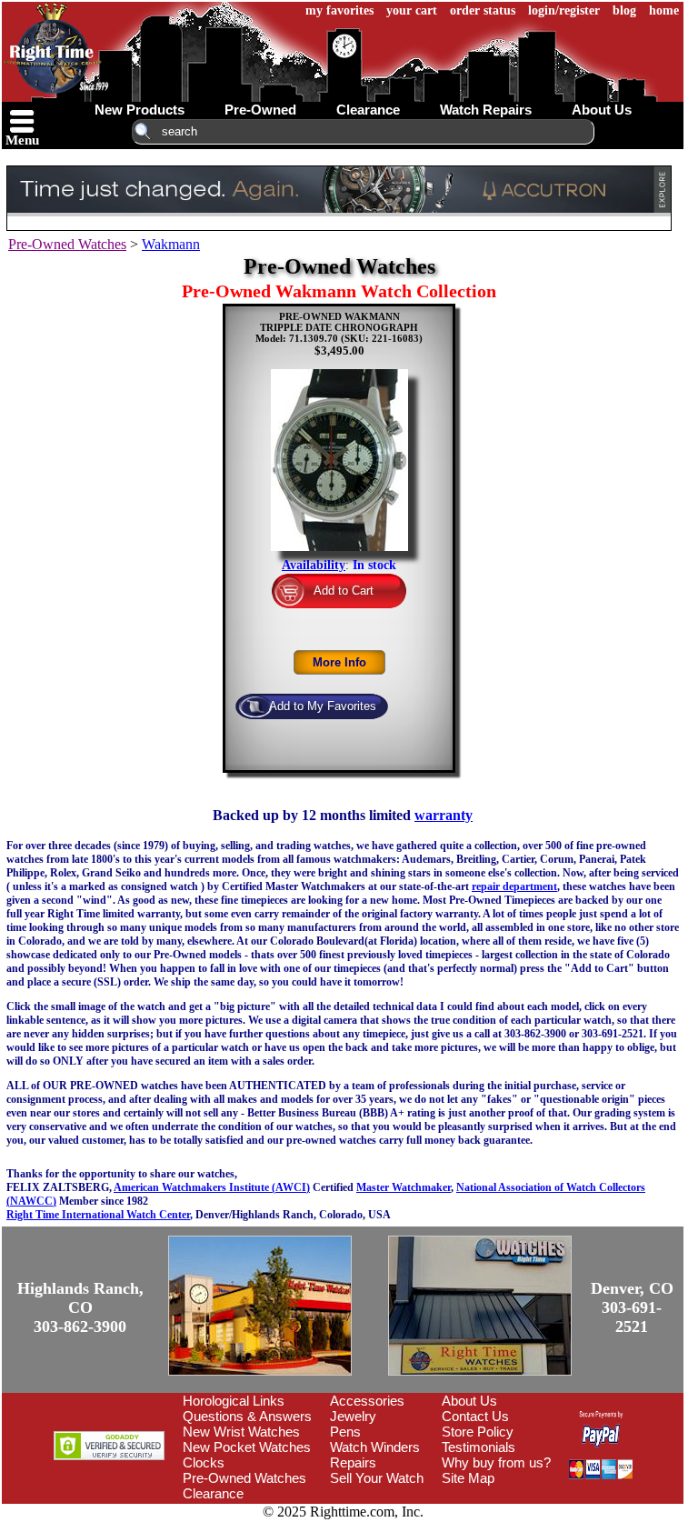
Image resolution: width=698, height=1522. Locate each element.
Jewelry (353, 1416)
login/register (564, 10)
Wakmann (171, 244)
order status (482, 10)
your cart (411, 10)
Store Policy (478, 1431)
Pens (345, 1431)
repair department (514, 886)
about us (602, 109)
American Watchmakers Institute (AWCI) (212, 1187)
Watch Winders (375, 1447)
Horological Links (233, 1400)
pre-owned (260, 109)
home (664, 10)
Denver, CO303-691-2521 (632, 1307)
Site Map (468, 1478)
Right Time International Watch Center (98, 1214)
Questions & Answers (247, 1416)
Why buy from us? (496, 1462)
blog (624, 10)
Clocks (203, 1462)
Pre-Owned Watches (67, 244)
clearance (368, 109)
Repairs (353, 1462)
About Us (469, 1400)
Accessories (367, 1400)
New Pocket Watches (247, 1447)
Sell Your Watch (377, 1478)
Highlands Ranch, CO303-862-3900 (80, 1307)
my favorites (339, 10)
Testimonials (478, 1447)
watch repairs (486, 109)
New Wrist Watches (241, 1431)
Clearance (213, 1493)
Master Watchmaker (403, 1187)
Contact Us (475, 1416)
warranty (443, 815)
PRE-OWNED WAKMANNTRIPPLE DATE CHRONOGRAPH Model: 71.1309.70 (336, 327)
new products (139, 109)
